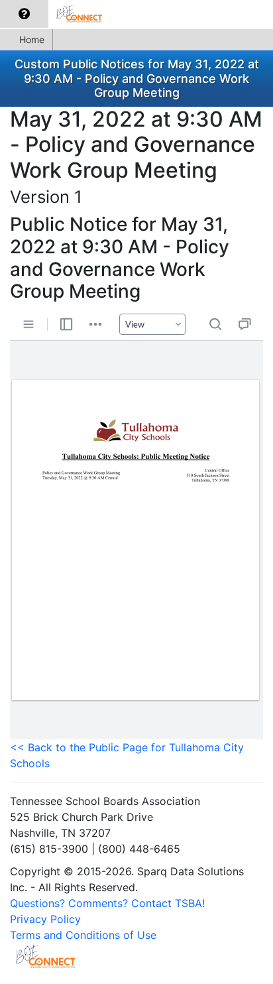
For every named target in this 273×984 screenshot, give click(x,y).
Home (31, 39)
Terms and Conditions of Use (83, 935)
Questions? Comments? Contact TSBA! (107, 903)
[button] (24, 14)
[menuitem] (24, 14)
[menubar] (57, 14)
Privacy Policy (45, 919)
